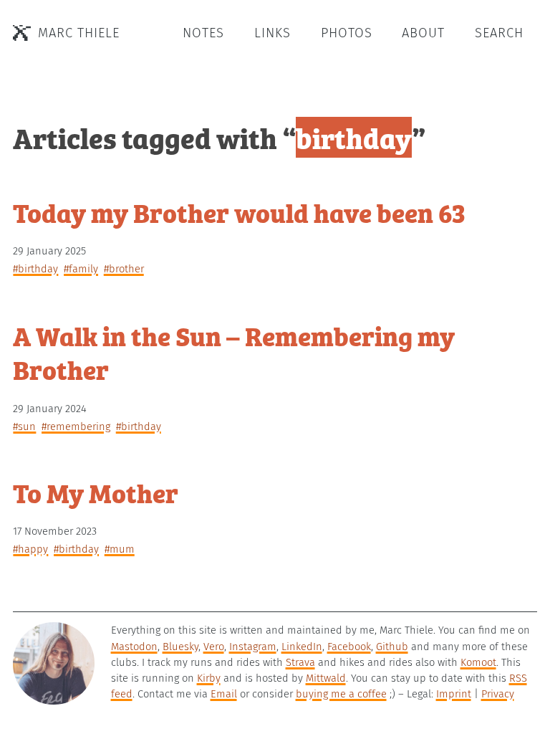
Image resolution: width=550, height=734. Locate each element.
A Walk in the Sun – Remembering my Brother (234, 352)
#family (81, 268)
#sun (24, 426)
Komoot (478, 662)
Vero (213, 646)
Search (499, 33)
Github (392, 646)
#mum (120, 549)
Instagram (252, 646)
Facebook (349, 646)
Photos (346, 33)
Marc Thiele (79, 33)
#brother (124, 268)
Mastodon (134, 646)
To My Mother (95, 492)
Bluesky (180, 646)
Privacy (497, 693)
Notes (203, 33)
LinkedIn (301, 646)
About (423, 33)
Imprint (453, 693)
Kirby (209, 678)
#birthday (35, 268)
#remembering (76, 426)
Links (272, 33)
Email (224, 693)
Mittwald (326, 678)
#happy (30, 549)
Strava (300, 662)
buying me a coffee (341, 693)
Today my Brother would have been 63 (239, 212)
